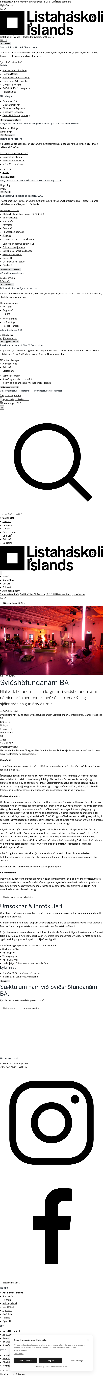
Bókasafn (5, 281)
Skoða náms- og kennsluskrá (18, 897)
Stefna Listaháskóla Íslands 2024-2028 (23, 214)
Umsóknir (8, 525)
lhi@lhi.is (22, 1067)
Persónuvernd (7, 1374)
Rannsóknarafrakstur (14, 160)
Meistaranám (11, 105)
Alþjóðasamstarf (8, 338)
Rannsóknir (6, 131)
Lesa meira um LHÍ (9, 210)
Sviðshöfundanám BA (41, 715)
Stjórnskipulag (10, 217)
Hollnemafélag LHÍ (12, 254)
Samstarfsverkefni (9, 1)
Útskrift (7, 521)
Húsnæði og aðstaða (13, 232)
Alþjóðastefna (10, 363)
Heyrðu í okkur (11, 1283)
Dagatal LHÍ (9, 258)
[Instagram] (51, 1122)
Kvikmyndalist (16, 77)
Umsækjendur (10, 1355)
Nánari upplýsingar (9, 360)
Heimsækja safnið (9, 303)
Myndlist (12, 84)
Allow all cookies (25, 1360)
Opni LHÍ (16, 115)
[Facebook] (51, 1225)
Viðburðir (32, 1)
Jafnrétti (7, 224)
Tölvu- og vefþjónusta (14, 247)
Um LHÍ (4, 188)
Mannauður (8, 221)
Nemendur (8, 1358)
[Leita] (1, 399)
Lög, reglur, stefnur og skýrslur (18, 243)
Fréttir (23, 1)
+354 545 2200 (8, 1067)
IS (1, 9)
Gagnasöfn (8, 310)
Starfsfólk (8, 1362)
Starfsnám (8, 371)
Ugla (2, 5)
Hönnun (10, 74)
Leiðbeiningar (9, 322)
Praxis (6, 172)
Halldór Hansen (11, 325)
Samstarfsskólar (11, 375)
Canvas (9, 5)
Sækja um (9, 1008)
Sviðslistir (16, 88)
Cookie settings (76, 1360)
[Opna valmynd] (28, 400)
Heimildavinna (10, 318)
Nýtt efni (7, 306)
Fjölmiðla (7, 1365)
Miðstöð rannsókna (13, 164)
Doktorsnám (9, 532)
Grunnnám (10, 101)
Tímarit (6, 313)
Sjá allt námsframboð (11, 62)
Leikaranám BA (60, 715)
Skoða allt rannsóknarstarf (14, 153)
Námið (3, 40)
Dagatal (41, 1)
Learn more (18, 1353)
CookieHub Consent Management (56, 1367)
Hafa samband (63, 1)
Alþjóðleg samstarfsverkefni (17, 379)
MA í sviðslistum (21, 715)
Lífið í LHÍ (51, 1)
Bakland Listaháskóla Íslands (17, 251)
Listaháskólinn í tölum (14, 261)
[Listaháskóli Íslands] (51, 557)
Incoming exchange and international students (27, 383)
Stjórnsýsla (8, 1334)
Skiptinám (13, 112)
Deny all (50, 1360)
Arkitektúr (15, 70)
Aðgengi (7, 235)
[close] (88, 1340)
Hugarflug (8, 169)
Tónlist (9, 92)
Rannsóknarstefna (12, 157)
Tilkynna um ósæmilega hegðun (19, 239)
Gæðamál (8, 228)
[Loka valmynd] (1, 573)
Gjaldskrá (7, 265)
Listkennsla (16, 81)
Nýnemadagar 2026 (14, 603)
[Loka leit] (2, 407)
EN (5, 9)
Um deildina (6, 715)
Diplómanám (14, 108)
